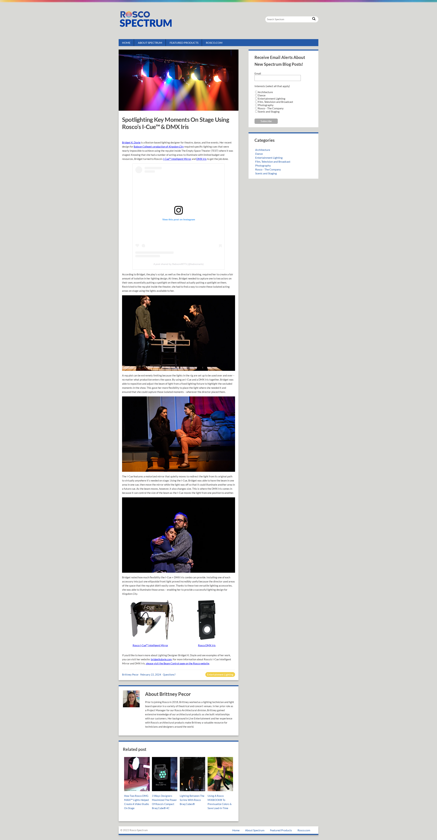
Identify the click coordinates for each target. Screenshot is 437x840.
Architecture (262, 149)
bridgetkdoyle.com (161, 659)
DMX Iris (201, 158)
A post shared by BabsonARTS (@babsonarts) (178, 264)
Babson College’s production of (159, 146)
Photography (263, 165)
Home (126, 42)
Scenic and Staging (266, 173)
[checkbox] (284, 101)
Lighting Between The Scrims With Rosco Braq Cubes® (192, 799)
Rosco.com (214, 42)
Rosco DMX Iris (207, 645)
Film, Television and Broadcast (272, 161)
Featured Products (184, 42)
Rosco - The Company (268, 169)
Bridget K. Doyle (131, 142)
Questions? (169, 674)
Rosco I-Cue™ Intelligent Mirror (150, 645)
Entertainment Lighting (220, 674)
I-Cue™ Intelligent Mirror (177, 158)
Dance (259, 153)
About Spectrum (150, 42)
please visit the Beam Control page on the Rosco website (177, 663)
